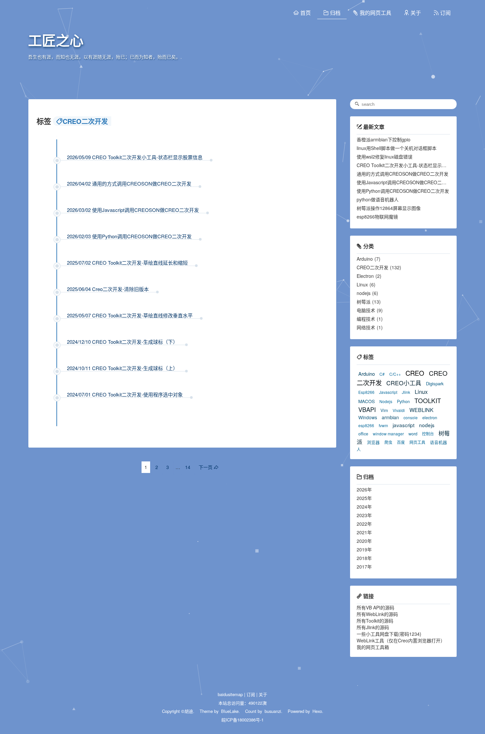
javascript (403, 424)
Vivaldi (399, 410)
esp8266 (366, 425)
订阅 (250, 694)
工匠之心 (55, 41)
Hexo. (317, 711)
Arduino (365, 258)
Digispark (435, 383)
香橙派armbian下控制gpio (383, 139)
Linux (362, 284)
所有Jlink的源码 (373, 627)
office (363, 434)
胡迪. (189, 711)
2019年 (364, 549)
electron (429, 418)
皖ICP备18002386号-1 (242, 720)
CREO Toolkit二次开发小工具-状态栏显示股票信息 (408, 165)
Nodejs (385, 401)
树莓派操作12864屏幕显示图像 (389, 208)
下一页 (205, 467)
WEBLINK (421, 410)
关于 (263, 694)
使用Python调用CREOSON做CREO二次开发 (403, 191)
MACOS (366, 401)
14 (187, 467)
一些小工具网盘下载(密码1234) (389, 634)
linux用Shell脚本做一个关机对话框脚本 (396, 148)
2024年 (364, 506)
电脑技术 (366, 310)
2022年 (364, 523)
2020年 (364, 541)
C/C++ (395, 374)
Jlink (406, 392)
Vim (384, 410)
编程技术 (366, 318)
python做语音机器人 (378, 199)
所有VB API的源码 (375, 607)
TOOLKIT (427, 400)
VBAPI (367, 409)
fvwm (383, 425)
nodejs (364, 293)
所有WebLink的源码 (377, 614)
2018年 (364, 558)
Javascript (388, 392)
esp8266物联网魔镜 (377, 216)
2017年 (364, 566)
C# (382, 374)
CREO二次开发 (372, 267)
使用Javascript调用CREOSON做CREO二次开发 (406, 182)
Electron (365, 276)
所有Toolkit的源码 (375, 620)
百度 (401, 442)
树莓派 (364, 301)
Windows (367, 417)
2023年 (364, 515)
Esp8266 (366, 392)
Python (403, 401)
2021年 (364, 532)
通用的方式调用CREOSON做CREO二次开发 (402, 173)
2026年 (364, 489)
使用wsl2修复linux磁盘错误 (384, 156)
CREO (414, 373)
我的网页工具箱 (373, 647)
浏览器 (373, 442)
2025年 (364, 498)
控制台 (428, 433)
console (411, 417)
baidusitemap (230, 694)
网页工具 (417, 442)
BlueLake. (230, 711)
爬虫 (388, 442)
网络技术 (366, 327)
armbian (390, 417)
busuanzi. (272, 711)
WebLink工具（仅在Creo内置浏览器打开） (401, 640)
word (412, 434)
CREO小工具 (403, 383)
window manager (388, 433)
